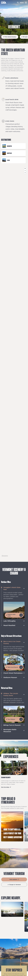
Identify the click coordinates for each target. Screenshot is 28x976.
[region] (14, 362)
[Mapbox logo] (5, 556)
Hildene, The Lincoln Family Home (10, 694)
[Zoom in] (25, 168)
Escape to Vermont (15, 884)
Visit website (13, 879)
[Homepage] (3, 3)
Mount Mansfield (9, 625)
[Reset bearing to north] (25, 173)
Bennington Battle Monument (9, 730)
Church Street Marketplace (13, 673)
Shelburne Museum (10, 677)
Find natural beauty (10, 37)
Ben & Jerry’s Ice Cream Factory (11, 642)
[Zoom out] (25, 171)
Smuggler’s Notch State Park (11, 588)
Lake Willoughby (9, 621)
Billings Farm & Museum (12, 725)
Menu (22, 3)
